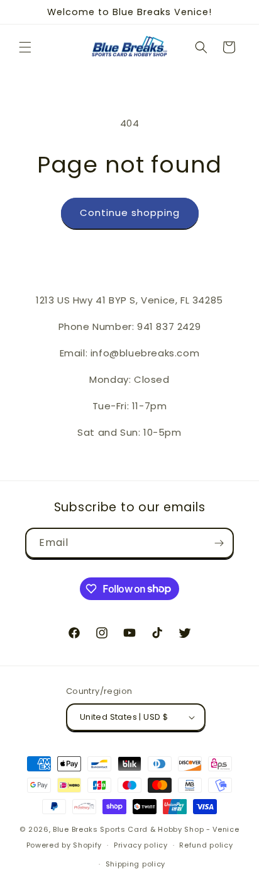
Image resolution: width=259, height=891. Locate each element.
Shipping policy (136, 864)
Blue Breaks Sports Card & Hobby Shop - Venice (146, 829)
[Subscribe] (219, 543)
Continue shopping (130, 212)
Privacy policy (141, 845)
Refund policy (206, 845)
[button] (25, 47)
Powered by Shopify (64, 845)
